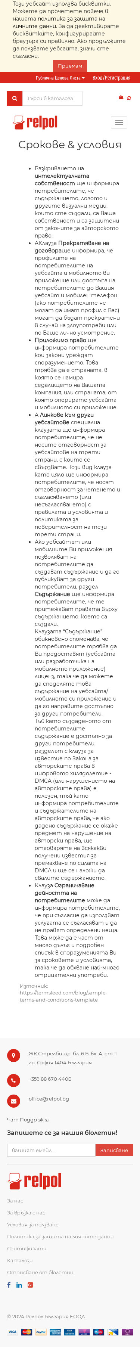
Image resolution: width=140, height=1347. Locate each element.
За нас (15, 1201)
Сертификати (27, 1248)
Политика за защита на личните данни (60, 1236)
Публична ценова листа (59, 78)
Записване (114, 1150)
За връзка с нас (26, 1213)
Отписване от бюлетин (40, 1272)
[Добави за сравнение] (129, 98)
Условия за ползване (33, 1224)
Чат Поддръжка (28, 1120)
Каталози (20, 1260)
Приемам (70, 66)
